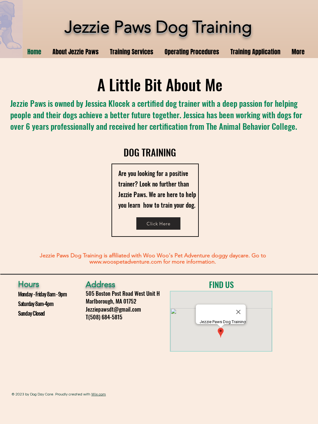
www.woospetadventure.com (125, 261)
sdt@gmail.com (124, 309)
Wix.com (98, 394)
